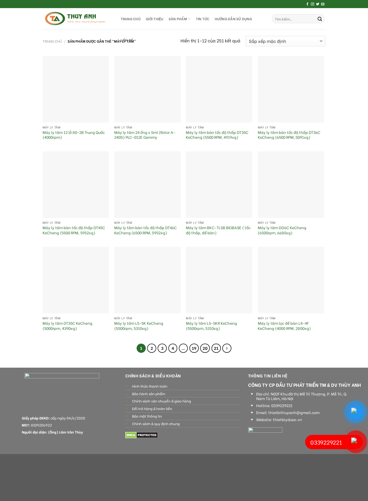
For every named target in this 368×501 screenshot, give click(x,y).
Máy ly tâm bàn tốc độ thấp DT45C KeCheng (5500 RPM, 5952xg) (74, 230)
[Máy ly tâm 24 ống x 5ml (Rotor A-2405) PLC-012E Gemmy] (147, 89)
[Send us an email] (322, 4)
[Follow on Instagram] (312, 4)
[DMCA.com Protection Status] (141, 434)
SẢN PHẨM (178, 18)
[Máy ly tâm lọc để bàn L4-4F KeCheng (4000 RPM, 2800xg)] (291, 280)
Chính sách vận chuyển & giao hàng (161, 400)
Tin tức (203, 18)
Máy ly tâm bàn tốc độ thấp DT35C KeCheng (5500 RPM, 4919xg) (217, 135)
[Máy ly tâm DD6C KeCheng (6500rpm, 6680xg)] (291, 184)
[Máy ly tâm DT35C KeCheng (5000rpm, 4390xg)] (76, 280)
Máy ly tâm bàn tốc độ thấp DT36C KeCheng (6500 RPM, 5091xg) (289, 135)
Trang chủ (52, 41)
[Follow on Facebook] (307, 4)
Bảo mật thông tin (147, 416)
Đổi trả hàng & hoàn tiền (152, 408)
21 (216, 348)
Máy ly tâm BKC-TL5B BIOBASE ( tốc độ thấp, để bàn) (218, 230)
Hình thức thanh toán (149, 386)
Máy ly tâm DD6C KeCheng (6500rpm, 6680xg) (282, 230)
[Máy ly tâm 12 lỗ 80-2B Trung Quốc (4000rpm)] (76, 89)
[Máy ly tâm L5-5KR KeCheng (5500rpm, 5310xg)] (219, 280)
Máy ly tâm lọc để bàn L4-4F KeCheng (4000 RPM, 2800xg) (284, 326)
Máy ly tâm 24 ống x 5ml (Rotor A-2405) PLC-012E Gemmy (144, 135)
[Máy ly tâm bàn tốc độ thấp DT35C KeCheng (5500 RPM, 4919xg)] (219, 89)
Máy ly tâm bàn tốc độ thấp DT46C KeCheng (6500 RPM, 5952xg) (145, 230)
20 (205, 348)
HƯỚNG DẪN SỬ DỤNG (233, 18)
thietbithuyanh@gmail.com (294, 412)
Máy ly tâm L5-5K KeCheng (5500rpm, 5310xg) (138, 326)
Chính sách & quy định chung (156, 423)
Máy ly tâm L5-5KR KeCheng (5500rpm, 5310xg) (211, 326)
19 (194, 348)
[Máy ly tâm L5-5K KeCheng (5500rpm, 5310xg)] (147, 280)
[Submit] (319, 18)
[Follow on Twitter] (317, 4)
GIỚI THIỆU (155, 18)
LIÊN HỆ (127, 40)
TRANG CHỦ (131, 18)
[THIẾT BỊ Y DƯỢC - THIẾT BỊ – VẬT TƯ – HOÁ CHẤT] (76, 18)
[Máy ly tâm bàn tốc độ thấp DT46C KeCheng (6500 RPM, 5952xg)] (147, 184)
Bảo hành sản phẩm (148, 393)
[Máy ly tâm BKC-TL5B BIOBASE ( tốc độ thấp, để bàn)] (219, 184)
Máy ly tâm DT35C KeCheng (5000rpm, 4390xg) (67, 326)
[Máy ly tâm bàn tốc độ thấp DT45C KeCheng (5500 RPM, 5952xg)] (76, 184)
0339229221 (282, 405)
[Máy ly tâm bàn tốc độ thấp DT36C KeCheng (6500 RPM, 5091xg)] (291, 89)
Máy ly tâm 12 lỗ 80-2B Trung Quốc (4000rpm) (74, 135)
